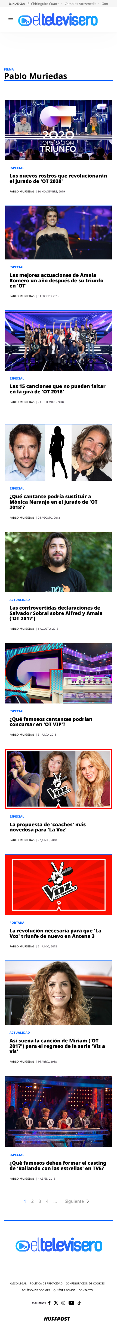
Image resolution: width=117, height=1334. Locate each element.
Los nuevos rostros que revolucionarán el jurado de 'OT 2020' (58, 179)
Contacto (86, 1290)
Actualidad (20, 600)
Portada (17, 923)
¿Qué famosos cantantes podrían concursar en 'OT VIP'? (51, 722)
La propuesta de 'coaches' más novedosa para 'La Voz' (48, 827)
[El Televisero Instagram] (63, 1303)
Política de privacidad (46, 1283)
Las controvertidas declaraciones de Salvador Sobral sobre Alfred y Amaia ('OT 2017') (56, 613)
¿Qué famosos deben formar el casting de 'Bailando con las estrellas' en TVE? (58, 1166)
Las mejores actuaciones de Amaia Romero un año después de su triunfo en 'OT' (56, 280)
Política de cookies (36, 1290)
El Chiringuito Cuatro (43, 3)
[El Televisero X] (56, 1303)
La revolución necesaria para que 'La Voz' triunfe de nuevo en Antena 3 (55, 934)
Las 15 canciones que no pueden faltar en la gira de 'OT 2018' (58, 389)
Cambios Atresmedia (81, 3)
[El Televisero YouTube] (71, 1303)
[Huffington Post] (57, 1319)
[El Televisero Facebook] (49, 1303)
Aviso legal (18, 1283)
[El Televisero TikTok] (79, 1303)
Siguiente (74, 1201)
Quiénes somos (64, 1290)
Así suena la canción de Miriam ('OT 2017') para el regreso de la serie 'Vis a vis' (57, 1046)
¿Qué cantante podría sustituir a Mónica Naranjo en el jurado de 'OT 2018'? (53, 502)
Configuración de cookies (85, 1283)
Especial (17, 168)
